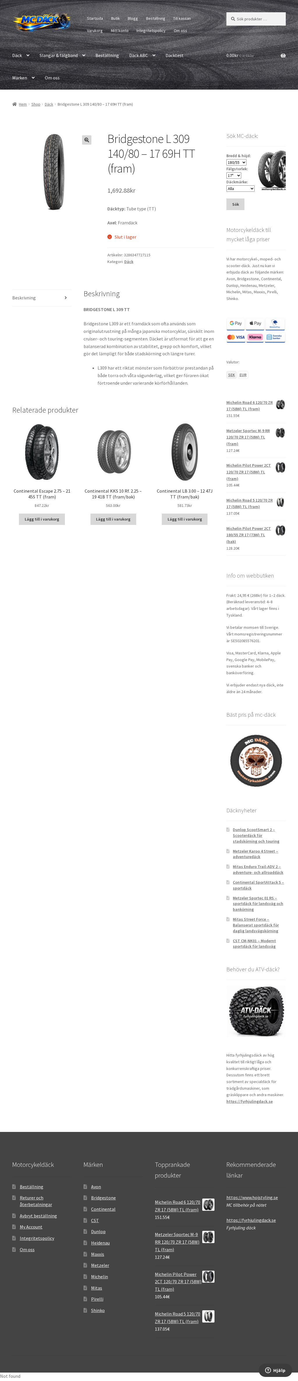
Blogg (133, 18)
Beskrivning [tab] (24, 298)
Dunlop (98, 1231)
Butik (115, 18)
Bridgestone (103, 1198)
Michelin (99, 1276)
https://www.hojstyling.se (252, 1197)
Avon (96, 1187)
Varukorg (95, 30)
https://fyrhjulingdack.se (249, 1101)
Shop (35, 104)
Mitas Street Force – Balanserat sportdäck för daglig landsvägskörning (256, 925)
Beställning (155, 18)
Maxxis (97, 1254)
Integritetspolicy (151, 30)
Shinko (98, 1310)
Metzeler (100, 1265)
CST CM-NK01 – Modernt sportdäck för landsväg (254, 943)
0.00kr (240, 55)
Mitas (96, 1288)
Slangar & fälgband (59, 55)
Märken (19, 78)
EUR (243, 374)
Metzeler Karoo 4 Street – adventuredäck (255, 854)
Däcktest (175, 55)
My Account (31, 1227)
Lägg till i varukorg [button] (42, 519)
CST (95, 1220)
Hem (23, 104)
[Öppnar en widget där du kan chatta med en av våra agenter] (275, 1371)
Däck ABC (138, 55)
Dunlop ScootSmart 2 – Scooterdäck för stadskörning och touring (256, 835)
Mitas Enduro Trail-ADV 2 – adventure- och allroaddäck (258, 869)
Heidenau (100, 1243)
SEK (231, 374)
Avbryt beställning (38, 1216)
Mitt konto (120, 30)
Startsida (95, 18)
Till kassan (182, 18)
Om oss (180, 30)
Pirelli (97, 1299)
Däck (17, 55)
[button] (86, 140)
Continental (103, 1209)
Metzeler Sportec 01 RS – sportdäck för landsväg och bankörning (258, 903)
